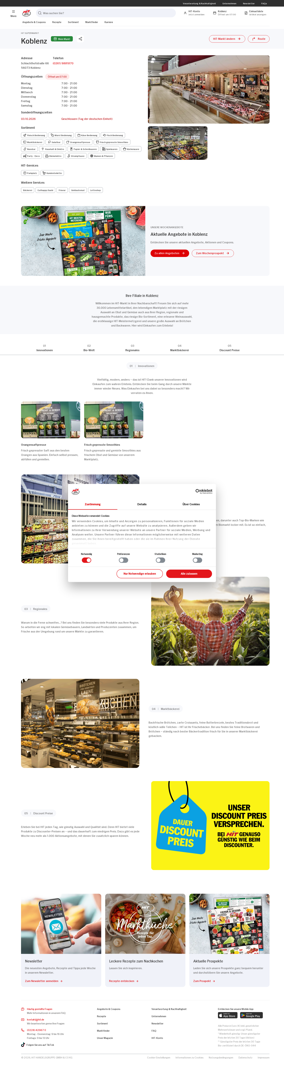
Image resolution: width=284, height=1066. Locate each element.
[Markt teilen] (80, 38)
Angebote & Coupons (34, 21)
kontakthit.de (35, 1019)
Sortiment (73, 21)
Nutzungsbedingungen (221, 1057)
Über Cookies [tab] (191, 504)
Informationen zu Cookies (189, 1057)
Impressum (263, 1057)
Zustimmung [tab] (93, 504)
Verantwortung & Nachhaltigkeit (199, 3)
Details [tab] (142, 504)
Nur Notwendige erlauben (140, 573)
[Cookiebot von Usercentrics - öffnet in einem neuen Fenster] (198, 491)
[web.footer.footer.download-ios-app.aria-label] (227, 1015)
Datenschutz (245, 1057)
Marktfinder (91, 21)
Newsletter (249, 3)
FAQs (264, 3)
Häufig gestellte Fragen (39, 1008)
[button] (227, 39)
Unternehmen (229, 3)
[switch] (123, 560)
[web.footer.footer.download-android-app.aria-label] (251, 1015)
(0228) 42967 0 (36, 1029)
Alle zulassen (189, 573)
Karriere (109, 21)
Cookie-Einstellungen (158, 1057)
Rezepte (56, 21)
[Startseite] (26, 12)
